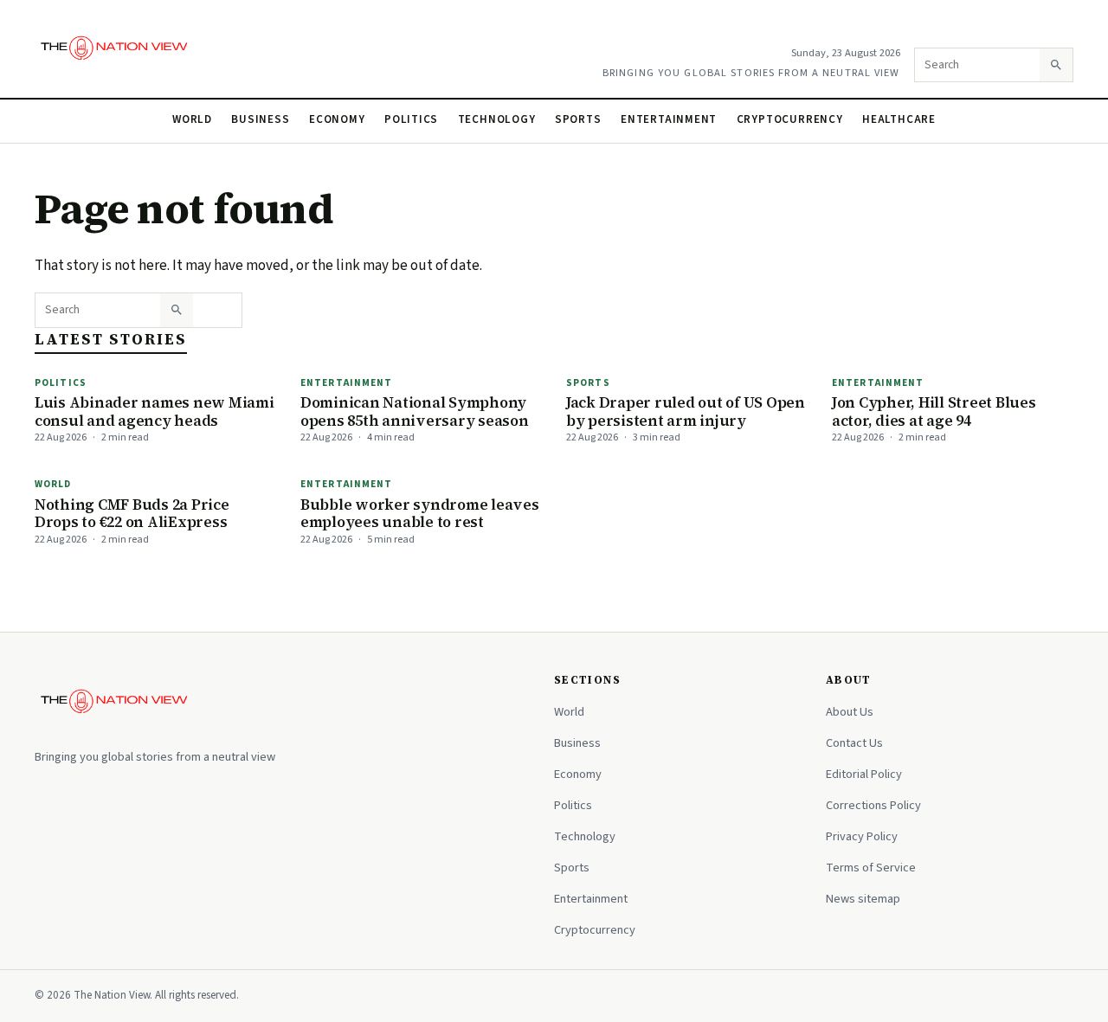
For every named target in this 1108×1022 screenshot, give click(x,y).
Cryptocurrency (790, 119)
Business (260, 119)
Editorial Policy (864, 774)
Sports (578, 119)
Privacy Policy (862, 836)
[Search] (1056, 64)
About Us (849, 712)
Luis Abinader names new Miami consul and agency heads (154, 411)
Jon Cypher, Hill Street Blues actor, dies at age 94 (934, 411)
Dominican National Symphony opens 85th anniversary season (414, 411)
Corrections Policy (873, 805)
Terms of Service (871, 867)
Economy (337, 119)
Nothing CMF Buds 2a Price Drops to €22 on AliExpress (132, 513)
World (192, 119)
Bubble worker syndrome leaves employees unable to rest (419, 513)
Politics (411, 119)
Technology (497, 119)
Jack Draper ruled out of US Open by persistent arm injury (685, 411)
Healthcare (899, 119)
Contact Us (854, 743)
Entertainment (669, 119)
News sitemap (863, 899)
